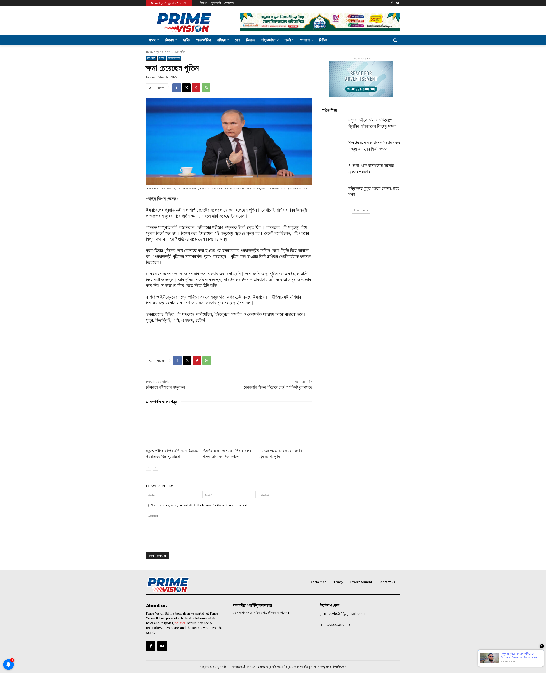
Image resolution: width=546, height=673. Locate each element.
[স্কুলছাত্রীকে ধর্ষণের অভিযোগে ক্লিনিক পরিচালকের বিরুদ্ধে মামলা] (172, 427)
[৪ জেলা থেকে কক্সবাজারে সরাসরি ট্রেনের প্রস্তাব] (285, 427)
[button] (395, 40)
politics (179, 623)
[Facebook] (391, 3)
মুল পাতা (160, 51)
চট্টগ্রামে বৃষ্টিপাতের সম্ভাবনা (165, 387)
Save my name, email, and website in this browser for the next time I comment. (199, 505)
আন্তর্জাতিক (174, 58)
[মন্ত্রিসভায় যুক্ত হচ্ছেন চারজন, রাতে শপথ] (334, 193)
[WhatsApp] (206, 87)
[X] (186, 87)
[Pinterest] (196, 87)
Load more (359, 210)
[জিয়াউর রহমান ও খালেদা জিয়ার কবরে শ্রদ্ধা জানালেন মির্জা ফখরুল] (229, 427)
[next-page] (155, 468)
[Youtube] (397, 3)
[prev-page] (148, 468)
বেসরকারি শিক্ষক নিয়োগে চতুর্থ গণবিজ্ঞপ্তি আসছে (278, 387)
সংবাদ (161, 58)
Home (149, 51)
